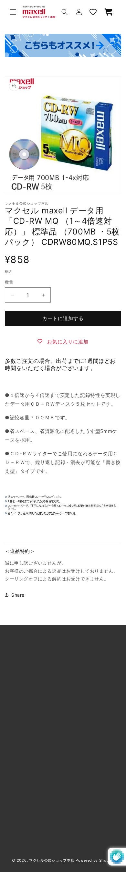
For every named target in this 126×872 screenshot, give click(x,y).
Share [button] (18, 595)
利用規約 (22, 696)
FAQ (17, 825)
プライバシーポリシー (36, 840)
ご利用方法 (25, 682)
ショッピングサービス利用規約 (46, 711)
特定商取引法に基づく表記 (41, 796)
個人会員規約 (27, 726)
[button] (13, 12)
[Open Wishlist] (93, 12)
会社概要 (22, 781)
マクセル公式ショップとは (41, 667)
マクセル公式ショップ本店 (51, 860)
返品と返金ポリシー (34, 741)
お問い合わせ (27, 811)
